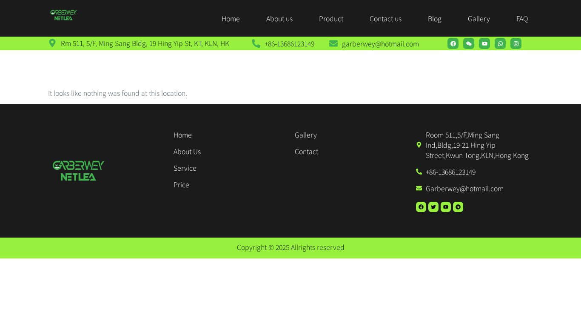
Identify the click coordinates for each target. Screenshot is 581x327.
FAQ (522, 18)
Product (331, 18)
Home (231, 18)
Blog (434, 18)
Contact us (386, 18)
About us (279, 18)
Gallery (479, 18)
